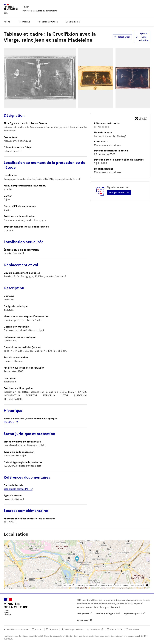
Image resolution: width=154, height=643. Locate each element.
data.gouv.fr (83, 620)
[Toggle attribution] (147, 585)
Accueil (7, 21)
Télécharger (124, 36)
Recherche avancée (48, 21)
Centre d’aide (116, 629)
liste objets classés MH (16, 489)
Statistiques (95, 629)
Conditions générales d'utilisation (58, 636)
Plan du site (134, 629)
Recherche (24, 21)
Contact (39, 629)
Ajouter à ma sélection (144, 37)
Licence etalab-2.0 (135, 636)
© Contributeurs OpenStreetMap (128, 585)
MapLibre (67, 585)
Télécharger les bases (74, 629)
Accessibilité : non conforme (16, 629)
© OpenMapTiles (105, 585)
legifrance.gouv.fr (133, 613)
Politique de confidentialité (31, 636)
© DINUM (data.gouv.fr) (85, 585)
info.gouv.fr (83, 613)
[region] (77, 564)
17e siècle (9, 422)
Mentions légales (11, 636)
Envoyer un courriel (119, 192)
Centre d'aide (73, 21)
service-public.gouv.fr (107, 613)
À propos (54, 629)
